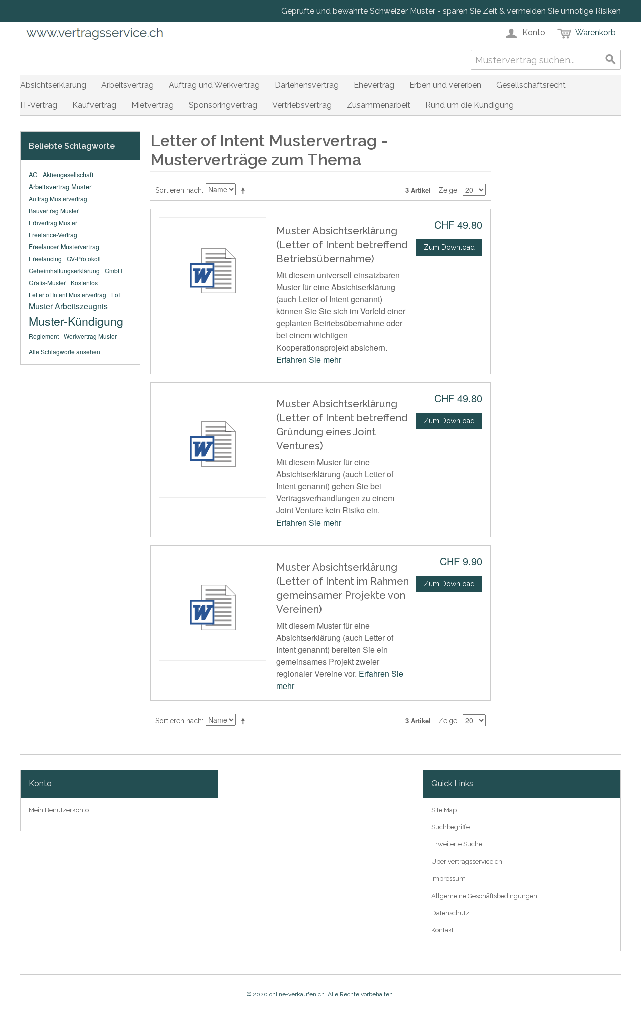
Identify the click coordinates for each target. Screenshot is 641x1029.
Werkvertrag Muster (90, 336)
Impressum (448, 878)
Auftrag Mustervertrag (58, 198)
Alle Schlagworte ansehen (64, 351)
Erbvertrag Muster (53, 222)
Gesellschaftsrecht (531, 85)
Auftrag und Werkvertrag (214, 85)
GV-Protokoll (84, 258)
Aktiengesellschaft (68, 174)
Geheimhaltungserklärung (64, 270)
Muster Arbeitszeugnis (68, 306)
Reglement (44, 336)
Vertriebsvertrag (302, 105)
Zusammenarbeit (378, 105)
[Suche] (611, 60)
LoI (115, 294)
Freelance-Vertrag (53, 234)
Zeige (447, 190)
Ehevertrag (374, 85)
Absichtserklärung (53, 85)
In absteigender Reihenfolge (244, 190)
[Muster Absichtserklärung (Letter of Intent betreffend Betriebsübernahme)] (212, 270)
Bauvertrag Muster (54, 210)
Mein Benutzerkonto (59, 810)
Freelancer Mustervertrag (64, 246)
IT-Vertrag (38, 105)
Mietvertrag (152, 105)
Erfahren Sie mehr (308, 359)
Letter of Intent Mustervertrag (67, 294)
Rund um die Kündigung (469, 105)
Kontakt (442, 930)
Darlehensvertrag (307, 85)
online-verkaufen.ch (297, 994)
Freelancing (45, 258)
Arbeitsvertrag (127, 85)
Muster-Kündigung (76, 320)
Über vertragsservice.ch (466, 861)
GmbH (113, 270)
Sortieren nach (178, 190)
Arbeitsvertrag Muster (60, 186)
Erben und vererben (445, 85)
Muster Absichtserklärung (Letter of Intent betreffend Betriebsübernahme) (341, 245)
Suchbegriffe (450, 827)
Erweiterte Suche (456, 844)
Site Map (444, 810)
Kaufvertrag (94, 105)
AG (33, 174)
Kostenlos (84, 282)
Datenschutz (450, 913)
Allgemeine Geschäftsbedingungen (484, 896)
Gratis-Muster (47, 282)
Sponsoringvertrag (223, 105)
